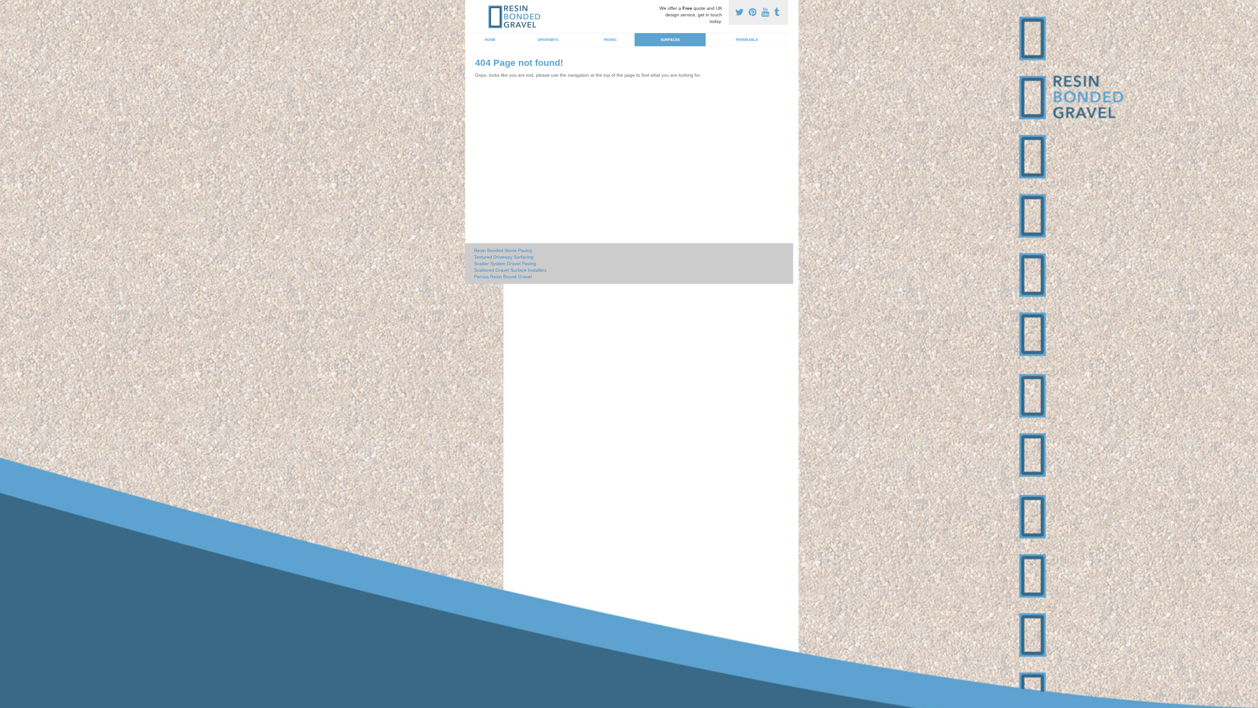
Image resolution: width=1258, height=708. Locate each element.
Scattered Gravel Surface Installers (510, 270)
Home (490, 40)
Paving (610, 40)
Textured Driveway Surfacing (503, 257)
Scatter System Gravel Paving (505, 263)
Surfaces (670, 40)
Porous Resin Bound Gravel (503, 276)
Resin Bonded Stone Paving (503, 250)
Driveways (548, 40)
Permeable (747, 40)
